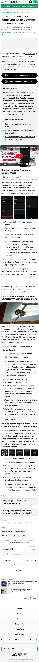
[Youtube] (16, 639)
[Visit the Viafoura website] (34, 598)
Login (35, 2)
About (19, 609)
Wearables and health (8, 12)
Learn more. (33, 9)
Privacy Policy (19, 629)
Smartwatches (24, 12)
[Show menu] (2, 2)
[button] (19, 2)
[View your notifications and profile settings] (36, 560)
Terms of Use (19, 624)
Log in (29, 546)
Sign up (34, 546)
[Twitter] (23, 639)
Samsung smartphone (27, 59)
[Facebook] (2, 639)
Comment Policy (16, 542)
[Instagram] (9, 639)
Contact (19, 614)
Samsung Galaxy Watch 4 (7, 523)
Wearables (31, 523)
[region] (19, 572)
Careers (19, 619)
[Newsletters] (30, 639)
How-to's (4, 520)
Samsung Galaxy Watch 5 (21, 523)
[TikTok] (37, 639)
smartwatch (30, 54)
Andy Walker (7, 32)
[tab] (6, 560)
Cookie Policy (19, 634)
